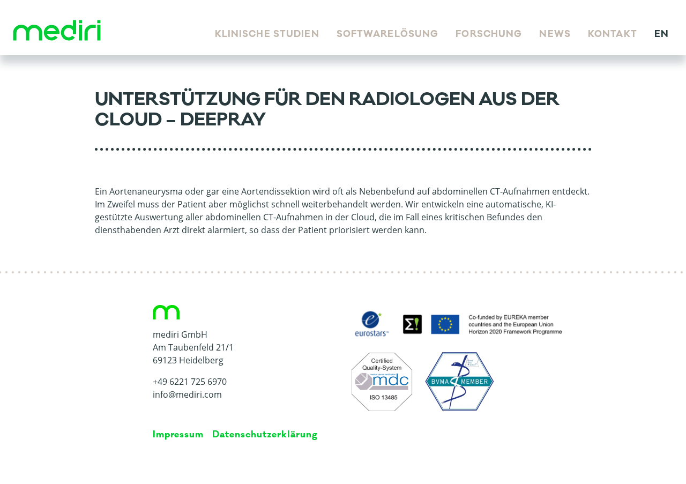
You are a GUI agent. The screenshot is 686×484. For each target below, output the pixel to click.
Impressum (178, 435)
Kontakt (612, 34)
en (661, 34)
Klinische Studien (267, 34)
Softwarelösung (388, 34)
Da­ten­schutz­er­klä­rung (264, 435)
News (554, 34)
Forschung (489, 34)
